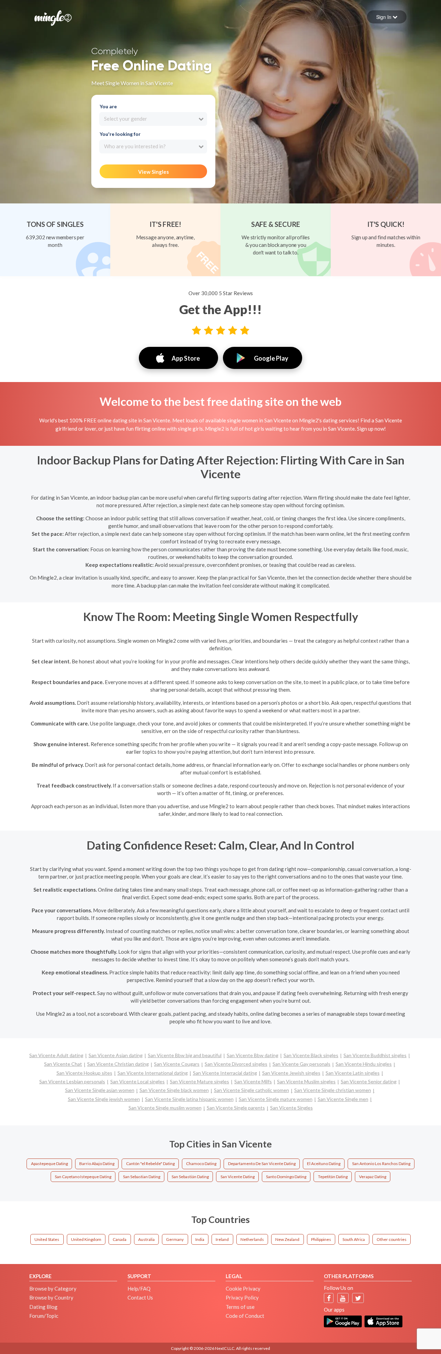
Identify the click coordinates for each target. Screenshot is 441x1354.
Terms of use (240, 1307)
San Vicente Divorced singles (236, 1064)
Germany (175, 1239)
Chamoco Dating (201, 1163)
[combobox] (153, 119)
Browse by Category (52, 1288)
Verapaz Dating (372, 1176)
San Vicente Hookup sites (84, 1073)
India (199, 1239)
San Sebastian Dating (141, 1176)
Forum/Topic (43, 1316)
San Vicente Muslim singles (306, 1081)
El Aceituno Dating (323, 1163)
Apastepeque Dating (49, 1163)
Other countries (392, 1239)
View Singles (153, 172)
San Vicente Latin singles (353, 1073)
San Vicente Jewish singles (291, 1073)
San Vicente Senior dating (369, 1081)
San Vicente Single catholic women (251, 1090)
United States (46, 1239)
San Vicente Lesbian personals (72, 1081)
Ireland (222, 1239)
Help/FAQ (139, 1288)
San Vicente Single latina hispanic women (189, 1099)
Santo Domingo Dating (286, 1176)
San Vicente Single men (343, 1099)
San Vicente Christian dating (118, 1064)
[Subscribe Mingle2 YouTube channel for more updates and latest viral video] (343, 1298)
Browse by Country (51, 1297)
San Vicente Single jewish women (104, 1099)
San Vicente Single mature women (275, 1099)
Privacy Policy (242, 1297)
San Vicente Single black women (174, 1090)
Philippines (321, 1239)
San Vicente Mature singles (199, 1081)
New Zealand (287, 1239)
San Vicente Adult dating (56, 1055)
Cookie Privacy (243, 1288)
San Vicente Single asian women (99, 1090)
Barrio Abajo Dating (96, 1163)
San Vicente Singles (291, 1108)
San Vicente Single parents (236, 1108)
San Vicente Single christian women (332, 1090)
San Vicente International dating (152, 1073)
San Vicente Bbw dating (252, 1055)
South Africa (353, 1239)
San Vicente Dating (237, 1176)
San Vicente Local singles (137, 1081)
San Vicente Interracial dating (225, 1073)
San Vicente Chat (63, 1064)
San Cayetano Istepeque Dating (83, 1176)
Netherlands (252, 1239)
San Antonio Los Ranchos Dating (381, 1163)
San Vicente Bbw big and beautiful (185, 1055)
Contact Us (140, 1297)
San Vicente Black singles (311, 1055)
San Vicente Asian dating (116, 1055)
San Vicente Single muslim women (165, 1108)
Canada (119, 1239)
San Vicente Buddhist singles (375, 1055)
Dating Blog (43, 1307)
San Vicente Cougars (176, 1064)
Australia (146, 1239)
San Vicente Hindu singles (364, 1064)
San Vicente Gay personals (301, 1064)
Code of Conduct (245, 1316)
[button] (387, 16)
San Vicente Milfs (253, 1081)
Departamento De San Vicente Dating (262, 1163)
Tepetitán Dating (333, 1176)
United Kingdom (86, 1239)
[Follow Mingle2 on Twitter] (358, 1298)
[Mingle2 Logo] (53, 17)
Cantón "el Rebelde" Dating (150, 1163)
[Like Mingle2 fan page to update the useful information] (329, 1298)
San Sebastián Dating (190, 1176)
